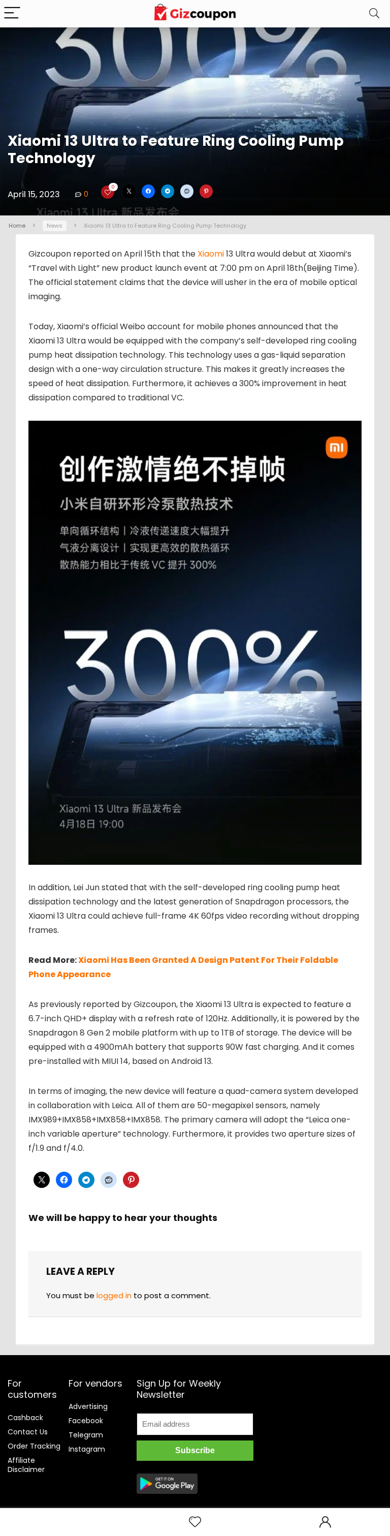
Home (17, 226)
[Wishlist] (195, 1522)
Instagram (87, 1449)
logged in (114, 1295)
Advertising (88, 1406)
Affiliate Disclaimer (26, 1465)
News (54, 226)
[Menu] (12, 13)
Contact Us (28, 1432)
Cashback (25, 1418)
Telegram (86, 1435)
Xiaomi (211, 254)
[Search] (374, 13)
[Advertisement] (327, 1418)
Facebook (86, 1421)
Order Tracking (34, 1446)
